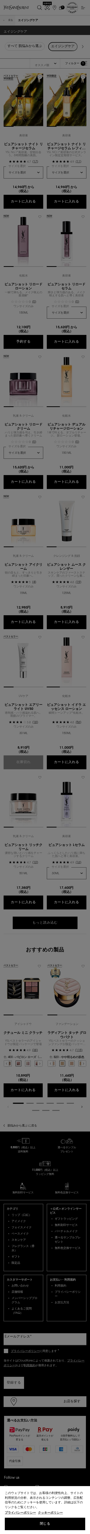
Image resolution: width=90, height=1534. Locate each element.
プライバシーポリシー (20, 1512)
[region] (45, 1510)
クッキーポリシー (50, 1512)
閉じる (45, 1524)
